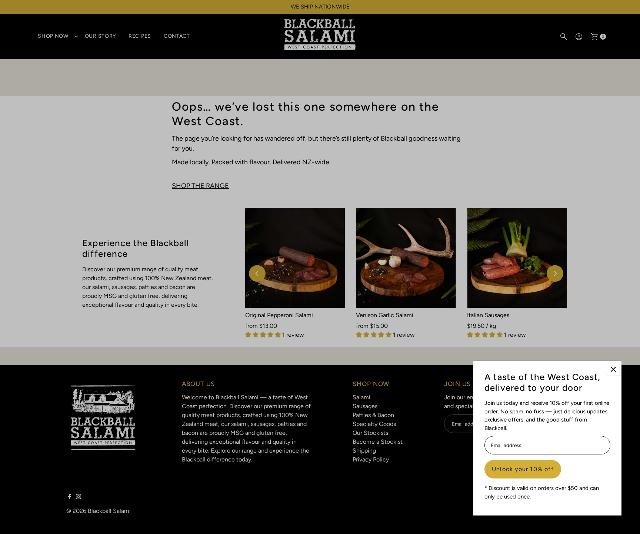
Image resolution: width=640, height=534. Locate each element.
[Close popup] (613, 369)
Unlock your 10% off (523, 469)
